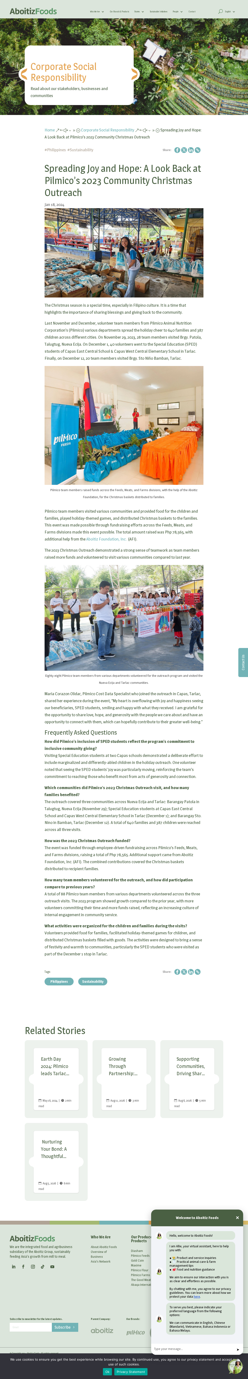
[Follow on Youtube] (52, 1267)
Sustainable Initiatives (158, 11)
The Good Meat (141, 1280)
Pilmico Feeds (140, 1255)
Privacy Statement (131, 1372)
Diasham (137, 1251)
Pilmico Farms (140, 1275)
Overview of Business (99, 1254)
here (197, 1296)
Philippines (56, 149)
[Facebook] (177, 150)
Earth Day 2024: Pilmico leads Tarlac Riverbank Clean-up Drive (56, 1079)
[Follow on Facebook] (23, 1267)
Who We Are (95, 11)
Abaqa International (144, 1285)
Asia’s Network (100, 1261)
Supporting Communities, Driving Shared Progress (191, 1079)
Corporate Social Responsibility (64, 72)
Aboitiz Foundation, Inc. (106, 539)
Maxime (136, 1265)
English (228, 11)
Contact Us (243, 662)
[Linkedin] (191, 150)
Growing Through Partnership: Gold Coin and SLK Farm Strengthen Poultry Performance (124, 1079)
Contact (192, 11)
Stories (137, 11)
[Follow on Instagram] (33, 1267)
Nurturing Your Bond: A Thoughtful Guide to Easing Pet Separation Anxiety (56, 1162)
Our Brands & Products (119, 11)
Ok (107, 1372)
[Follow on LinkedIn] (13, 1267)
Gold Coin (137, 1260)
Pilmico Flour (139, 1270)
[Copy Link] (198, 150)
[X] (184, 150)
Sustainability (81, 149)
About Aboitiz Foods (104, 1247)
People (175, 11)
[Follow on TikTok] (42, 1267)
